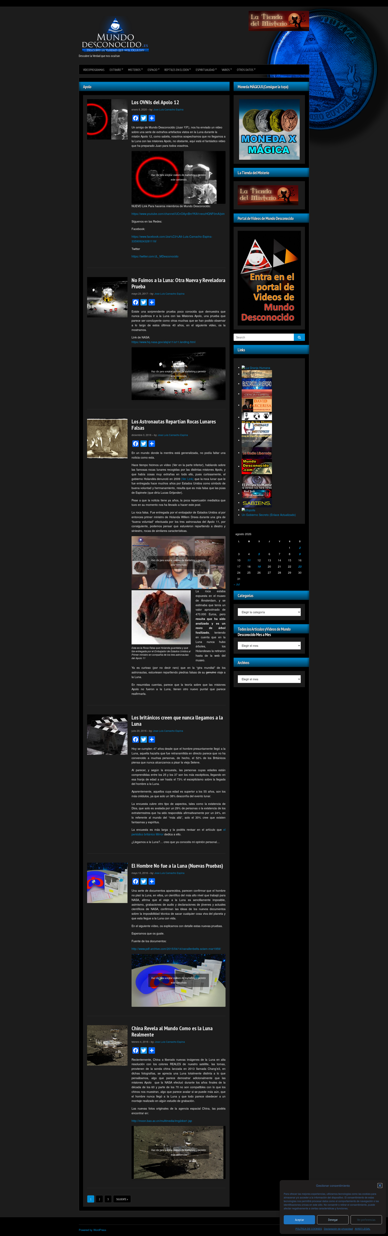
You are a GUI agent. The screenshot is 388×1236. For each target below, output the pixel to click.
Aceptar (299, 1220)
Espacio (152, 70)
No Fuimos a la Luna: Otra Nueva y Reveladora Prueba (178, 283)
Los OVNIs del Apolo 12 (155, 102)
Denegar (333, 1220)
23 (300, 566)
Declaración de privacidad (338, 1228)
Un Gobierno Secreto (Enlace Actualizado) (269, 515)
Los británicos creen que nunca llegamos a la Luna (177, 720)
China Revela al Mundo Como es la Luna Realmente (172, 1031)
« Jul (237, 584)
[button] (380, 1185)
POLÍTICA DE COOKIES (308, 1228)
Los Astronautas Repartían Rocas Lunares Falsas (174, 424)
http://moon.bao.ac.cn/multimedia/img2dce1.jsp (162, 1121)
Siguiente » (122, 1199)
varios (226, 70)
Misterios (134, 70)
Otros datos (245, 70)
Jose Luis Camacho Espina (168, 109)
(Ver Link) (187, 479)
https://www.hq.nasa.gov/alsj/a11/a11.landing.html (163, 342)
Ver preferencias (366, 1220)
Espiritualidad (205, 70)
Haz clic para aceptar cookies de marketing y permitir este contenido (178, 177)
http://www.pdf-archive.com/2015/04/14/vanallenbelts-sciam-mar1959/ (176, 949)
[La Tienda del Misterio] (279, 21)
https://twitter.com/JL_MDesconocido (155, 256)
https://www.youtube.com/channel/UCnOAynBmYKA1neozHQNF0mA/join (178, 214)
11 (249, 560)
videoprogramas (93, 70)
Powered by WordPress (92, 1230)
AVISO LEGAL (362, 1228)
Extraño (115, 70)
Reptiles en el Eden (176, 70)
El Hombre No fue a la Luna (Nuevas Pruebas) (177, 865)
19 (259, 566)
